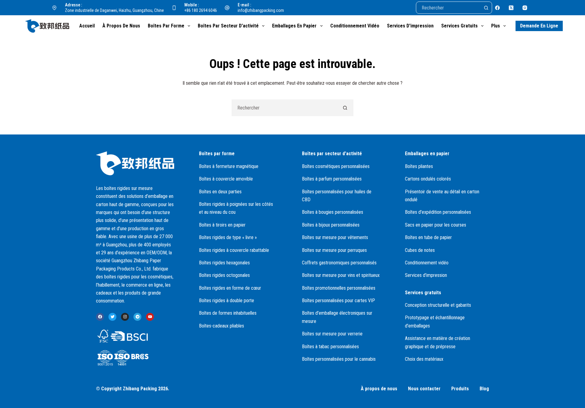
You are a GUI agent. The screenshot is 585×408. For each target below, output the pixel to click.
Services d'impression (410, 26)
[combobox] (284, 107)
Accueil (87, 26)
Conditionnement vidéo (354, 26)
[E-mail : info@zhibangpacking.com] (227, 7)
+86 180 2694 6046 (200, 10)
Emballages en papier (294, 26)
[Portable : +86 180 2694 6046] (174, 7)
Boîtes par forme (166, 26)
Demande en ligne (539, 26)
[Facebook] (497, 7)
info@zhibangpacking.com (261, 10)
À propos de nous (121, 26)
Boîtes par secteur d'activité (228, 26)
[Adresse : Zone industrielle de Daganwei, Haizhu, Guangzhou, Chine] (54, 7)
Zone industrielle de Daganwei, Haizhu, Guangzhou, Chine (114, 10)
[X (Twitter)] (511, 7)
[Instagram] (525, 7)
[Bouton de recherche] (486, 7)
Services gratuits (459, 26)
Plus (495, 26)
